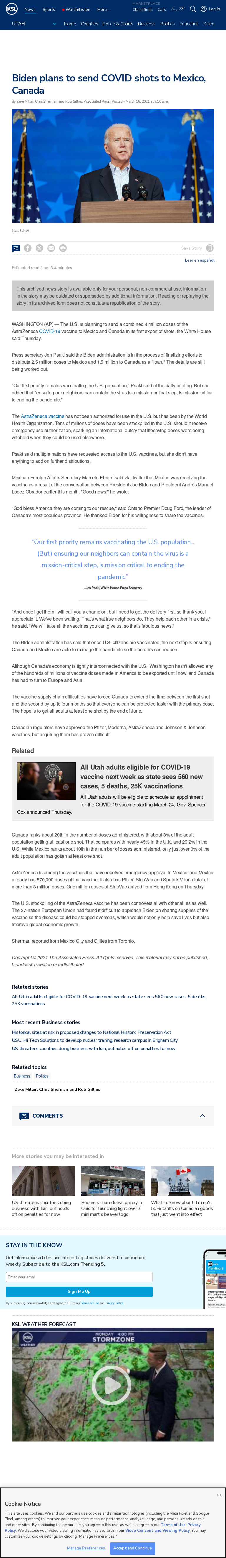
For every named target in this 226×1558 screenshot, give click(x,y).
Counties (89, 24)
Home (70, 24)
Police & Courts (118, 24)
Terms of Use (90, 1303)
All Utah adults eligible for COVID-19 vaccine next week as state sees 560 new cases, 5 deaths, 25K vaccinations (141, 776)
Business (147, 24)
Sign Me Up (79, 1291)
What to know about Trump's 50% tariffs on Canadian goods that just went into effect (182, 1208)
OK (219, 1495)
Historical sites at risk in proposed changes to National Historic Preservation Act (91, 1032)
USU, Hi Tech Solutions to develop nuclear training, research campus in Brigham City (95, 1040)
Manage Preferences (86, 1548)
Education (189, 24)
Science (211, 24)
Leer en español (199, 260)
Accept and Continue (132, 1548)
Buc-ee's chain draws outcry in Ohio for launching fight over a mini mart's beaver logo (111, 1208)
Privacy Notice (114, 1303)
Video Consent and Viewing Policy (157, 1530)
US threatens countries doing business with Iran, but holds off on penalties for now (94, 1048)
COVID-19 (49, 331)
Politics (167, 24)
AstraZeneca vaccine (42, 416)
